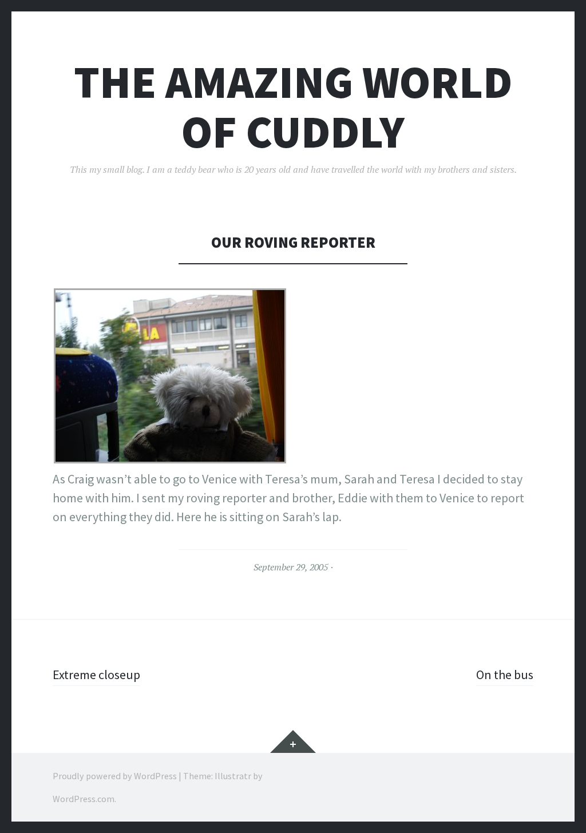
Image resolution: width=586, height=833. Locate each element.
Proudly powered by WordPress (115, 776)
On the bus (504, 675)
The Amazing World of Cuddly (293, 107)
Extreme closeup (96, 675)
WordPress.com (83, 798)
